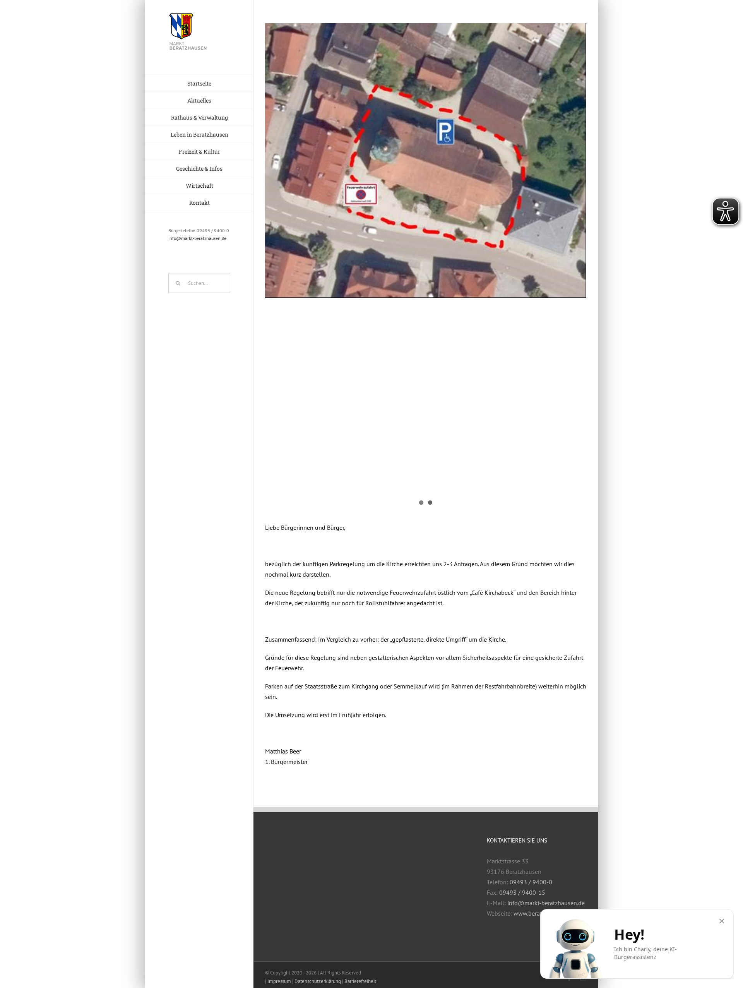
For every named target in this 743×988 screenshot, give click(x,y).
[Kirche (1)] (425, 160)
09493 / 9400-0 (531, 882)
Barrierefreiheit (360, 981)
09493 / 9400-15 (522, 892)
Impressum (279, 981)
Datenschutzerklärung (317, 981)
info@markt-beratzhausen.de (197, 238)
